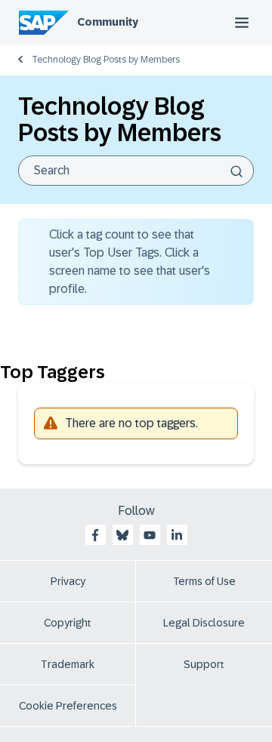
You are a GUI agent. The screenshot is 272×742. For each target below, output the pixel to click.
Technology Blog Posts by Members (106, 59)
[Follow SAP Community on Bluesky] (122, 535)
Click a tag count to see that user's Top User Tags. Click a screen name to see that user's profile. (129, 261)
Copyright (67, 623)
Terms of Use (204, 581)
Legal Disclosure (204, 623)
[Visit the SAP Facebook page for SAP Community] (95, 535)
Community (107, 22)
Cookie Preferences (68, 706)
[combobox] (136, 170)
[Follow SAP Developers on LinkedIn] (177, 535)
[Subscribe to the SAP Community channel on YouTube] (150, 535)
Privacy (68, 581)
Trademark (67, 664)
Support (204, 664)
